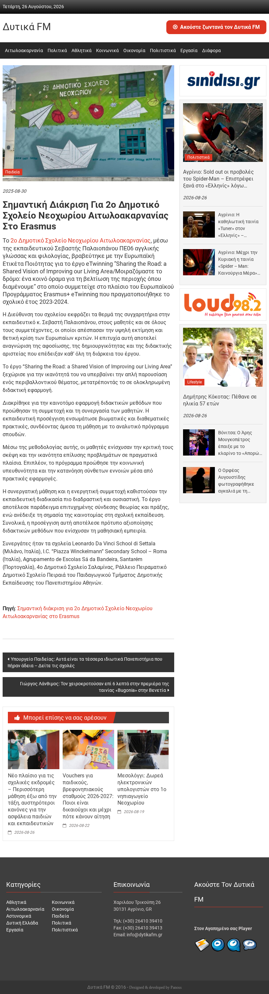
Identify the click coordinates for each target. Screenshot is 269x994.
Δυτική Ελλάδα (22, 923)
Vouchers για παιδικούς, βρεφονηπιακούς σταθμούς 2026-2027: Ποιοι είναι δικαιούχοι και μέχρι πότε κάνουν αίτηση (88, 796)
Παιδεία (12, 172)
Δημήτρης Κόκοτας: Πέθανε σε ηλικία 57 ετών (220, 400)
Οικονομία (134, 50)
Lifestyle (194, 382)
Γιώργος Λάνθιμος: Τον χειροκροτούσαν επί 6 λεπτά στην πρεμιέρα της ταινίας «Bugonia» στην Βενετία (94, 687)
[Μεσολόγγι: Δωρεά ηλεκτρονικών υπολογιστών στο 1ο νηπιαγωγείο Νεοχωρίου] (143, 749)
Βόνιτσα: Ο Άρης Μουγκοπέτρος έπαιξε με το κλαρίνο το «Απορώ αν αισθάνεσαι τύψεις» (238, 443)
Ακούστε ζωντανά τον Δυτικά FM (220, 27)
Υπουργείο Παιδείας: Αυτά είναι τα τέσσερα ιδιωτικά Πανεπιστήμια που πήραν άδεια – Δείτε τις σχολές (85, 662)
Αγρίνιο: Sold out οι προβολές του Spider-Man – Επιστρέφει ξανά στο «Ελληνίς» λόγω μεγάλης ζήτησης (218, 179)
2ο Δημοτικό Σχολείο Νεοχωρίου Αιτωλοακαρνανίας (80, 240)
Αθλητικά (82, 50)
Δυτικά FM (27, 26)
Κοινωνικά (107, 50)
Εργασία (188, 50)
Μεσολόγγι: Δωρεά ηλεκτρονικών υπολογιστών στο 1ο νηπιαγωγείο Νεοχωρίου (141, 789)
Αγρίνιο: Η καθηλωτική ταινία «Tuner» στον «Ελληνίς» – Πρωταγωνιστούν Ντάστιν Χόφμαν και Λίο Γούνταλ (239, 225)
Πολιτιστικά (163, 50)
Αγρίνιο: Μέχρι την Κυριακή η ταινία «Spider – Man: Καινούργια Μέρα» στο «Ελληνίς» (238, 263)
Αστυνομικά (18, 916)
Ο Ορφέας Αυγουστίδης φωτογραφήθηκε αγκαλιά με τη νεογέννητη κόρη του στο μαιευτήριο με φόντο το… (238, 481)
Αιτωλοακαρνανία (24, 50)
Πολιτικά (57, 50)
